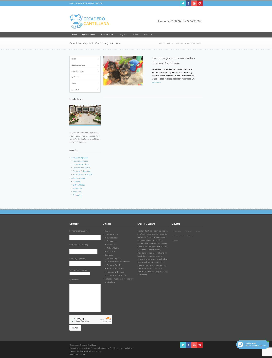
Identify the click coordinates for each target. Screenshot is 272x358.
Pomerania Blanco (77, 351)
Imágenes (123, 35)
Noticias (197, 231)
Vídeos (136, 35)
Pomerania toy (151, 271)
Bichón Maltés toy (93, 351)
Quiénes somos (88, 35)
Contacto (148, 35)
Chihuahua (111, 241)
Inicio (74, 35)
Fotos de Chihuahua (115, 272)
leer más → (156, 82)
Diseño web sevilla (77, 354)
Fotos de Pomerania (115, 268)
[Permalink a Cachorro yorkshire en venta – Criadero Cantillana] (126, 70)
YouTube (194, 3)
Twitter (183, 3)
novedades (142, 274)
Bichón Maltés (113, 248)
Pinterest (200, 3)
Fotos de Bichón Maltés (117, 275)
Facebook (188, 3)
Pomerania (111, 244)
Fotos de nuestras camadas (118, 261)
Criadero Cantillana (166, 43)
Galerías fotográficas (113, 258)
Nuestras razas (107, 35)
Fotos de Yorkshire (115, 265)
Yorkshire (111, 251)
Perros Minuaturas (178, 236)
